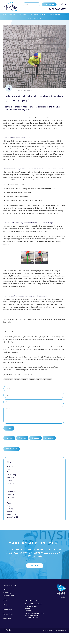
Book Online (49, 4)
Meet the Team (8, 595)
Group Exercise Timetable (37, 15)
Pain (8, 500)
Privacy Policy (8, 614)
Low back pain (12, 492)
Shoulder (10, 511)
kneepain (24, 379)
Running (29, 90)
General (9, 480)
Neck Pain (10, 497)
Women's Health (12, 517)
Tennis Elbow (11, 514)
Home (4, 15)
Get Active (10, 483)
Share (23, 438)
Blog (29, 18)
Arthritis (10, 472)
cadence (17, 379)
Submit (9, 428)
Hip (8, 486)
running (39, 379)
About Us (12, 15)
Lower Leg (10, 495)
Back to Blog (11, 449)
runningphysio (47, 379)
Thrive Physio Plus (9, 585)
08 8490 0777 (59, 9)
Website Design (59, 630)
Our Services (22, 15)
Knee (24, 90)
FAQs (65, 15)
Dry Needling (11, 475)
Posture (9, 503)
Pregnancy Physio (13, 506)
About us (10, 466)
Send (10, 438)
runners (32, 379)
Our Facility (7, 593)
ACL (8, 469)
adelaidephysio (8, 379)
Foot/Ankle (18, 90)
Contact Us (37, 18)
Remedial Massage (54, 15)
